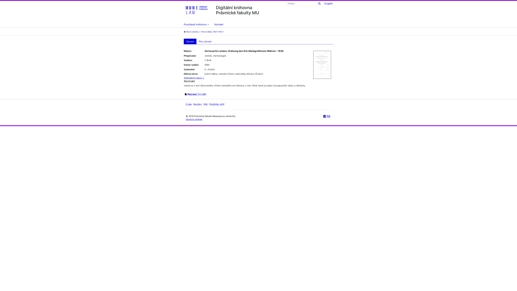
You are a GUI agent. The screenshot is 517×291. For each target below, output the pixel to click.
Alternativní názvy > (194, 78)
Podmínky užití (216, 104)
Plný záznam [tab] (205, 41)
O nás (189, 104)
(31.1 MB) (196, 94)
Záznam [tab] (190, 41)
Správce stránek (194, 119)
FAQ (205, 104)
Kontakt (218, 24)
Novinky (197, 104)
